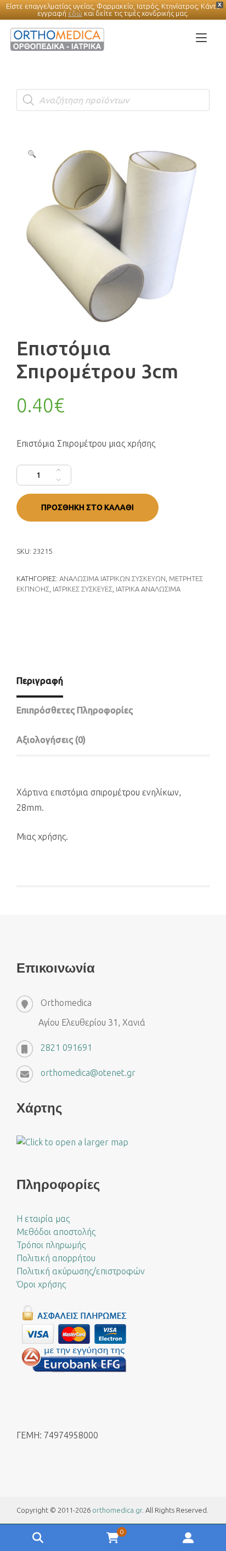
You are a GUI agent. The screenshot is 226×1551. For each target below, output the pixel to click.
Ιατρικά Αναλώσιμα (148, 589)
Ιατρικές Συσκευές (82, 589)
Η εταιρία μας (43, 1219)
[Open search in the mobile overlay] (113, 100)
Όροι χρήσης (41, 1284)
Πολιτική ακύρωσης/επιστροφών (80, 1271)
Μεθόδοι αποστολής (55, 1232)
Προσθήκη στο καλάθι (87, 507)
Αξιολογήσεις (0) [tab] (51, 740)
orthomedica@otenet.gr (88, 1073)
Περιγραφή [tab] (39, 681)
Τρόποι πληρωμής (51, 1245)
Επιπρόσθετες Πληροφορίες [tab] (74, 710)
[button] (32, 153)
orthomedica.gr (117, 1510)
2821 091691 (66, 1047)
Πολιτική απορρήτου (55, 1258)
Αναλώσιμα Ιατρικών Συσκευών (112, 578)
